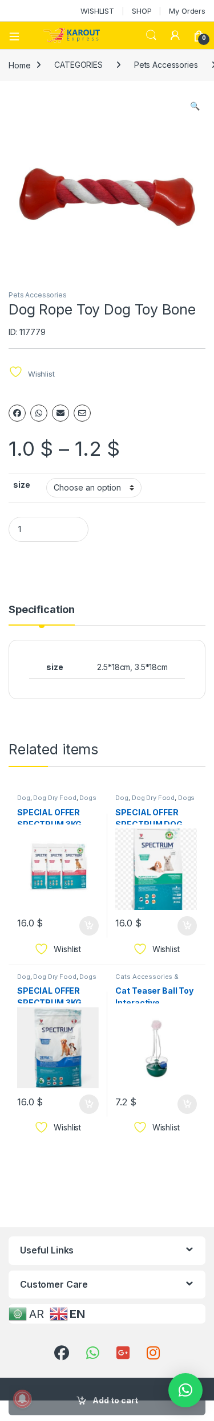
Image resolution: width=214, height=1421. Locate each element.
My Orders (187, 10)
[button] (195, 106)
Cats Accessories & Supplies (146, 980)
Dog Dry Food (54, 798)
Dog (23, 798)
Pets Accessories (166, 65)
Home (19, 65)
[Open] (18, 35)
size (21, 484)
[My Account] (175, 35)
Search (151, 35)
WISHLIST (97, 10)
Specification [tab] (42, 610)
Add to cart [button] (89, 926)
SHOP (141, 10)
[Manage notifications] (22, 1399)
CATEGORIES (78, 65)
